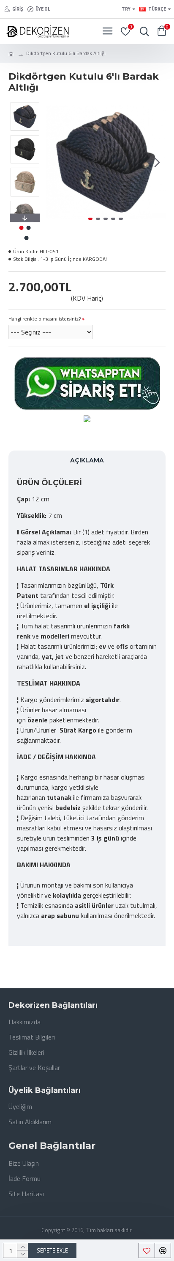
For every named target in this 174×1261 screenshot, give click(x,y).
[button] (54, 162)
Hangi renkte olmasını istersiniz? (44, 319)
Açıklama (87, 460)
